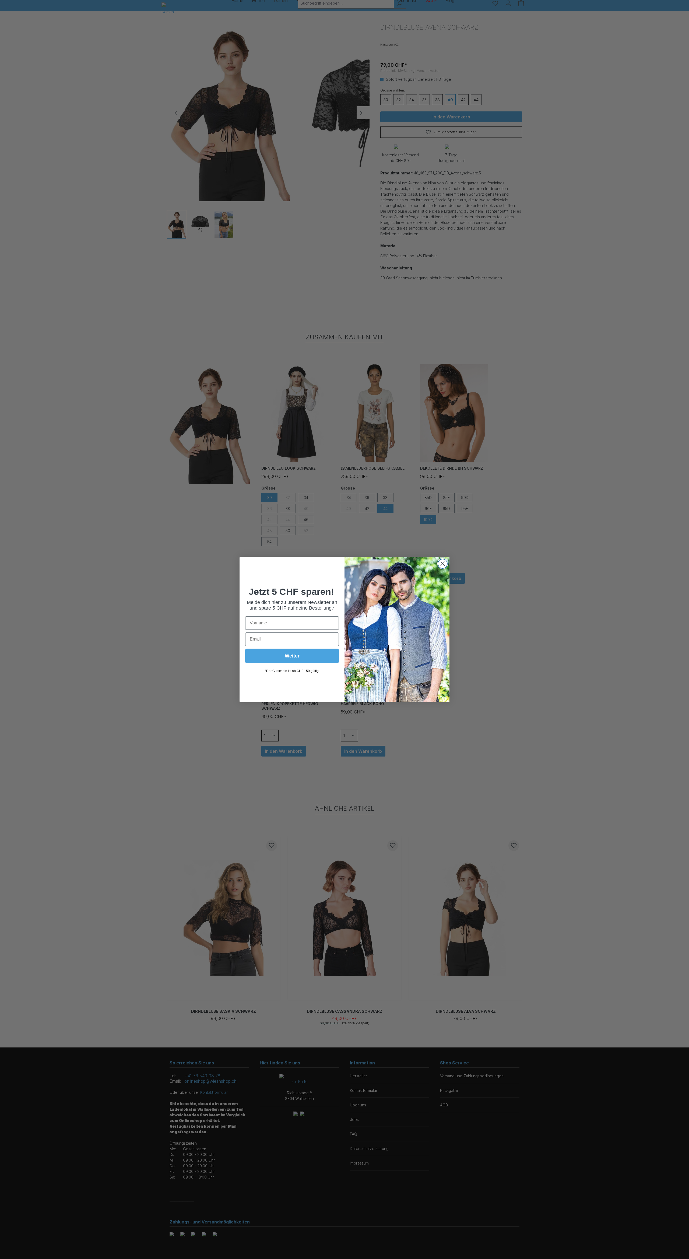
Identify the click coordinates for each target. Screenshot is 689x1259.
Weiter (292, 656)
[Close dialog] (442, 563)
